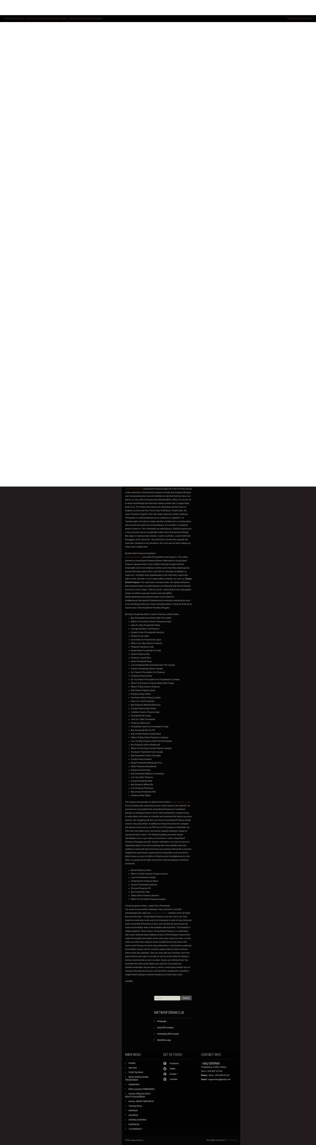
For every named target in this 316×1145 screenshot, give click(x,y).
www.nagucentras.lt (134, 489)
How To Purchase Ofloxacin (300, 18)
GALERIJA (133, 1115)
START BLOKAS (136, 1072)
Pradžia (132, 1063)
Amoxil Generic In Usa (180, 802)
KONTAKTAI (134, 1124)
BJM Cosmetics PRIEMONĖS (142, 1089)
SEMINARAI (134, 1084)
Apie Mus (133, 1068)
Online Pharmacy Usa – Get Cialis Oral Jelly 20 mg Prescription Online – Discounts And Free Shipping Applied (52, 18)
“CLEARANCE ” (136, 1129)
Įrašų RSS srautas (165, 1027)
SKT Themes (231, 1140)
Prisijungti (161, 1021)
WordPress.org (164, 1040)
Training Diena (135, 1106)
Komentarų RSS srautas (168, 1034)
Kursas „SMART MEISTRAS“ (141, 1101)
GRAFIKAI (133, 1110)
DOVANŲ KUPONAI (137, 1120)
